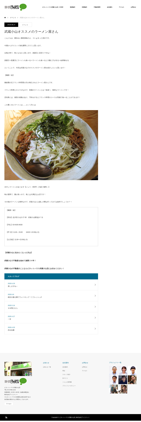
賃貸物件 (72, 7)
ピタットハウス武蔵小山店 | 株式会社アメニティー (74, 417)
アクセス (121, 7)
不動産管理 (97, 7)
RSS (6, 417)
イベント (25, 25)
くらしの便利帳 (67, 382)
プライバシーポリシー (69, 386)
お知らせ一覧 (47, 367)
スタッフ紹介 (66, 374)
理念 (63, 371)
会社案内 (109, 7)
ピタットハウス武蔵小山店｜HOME (52, 7)
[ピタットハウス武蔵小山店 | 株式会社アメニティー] (15, 7)
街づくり (65, 378)
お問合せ (133, 7)
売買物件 (84, 7)
